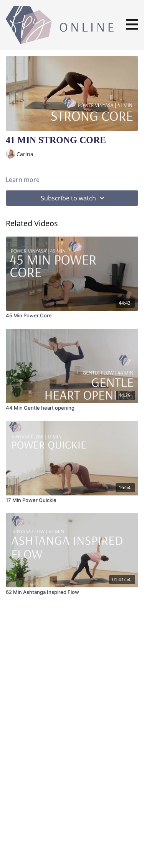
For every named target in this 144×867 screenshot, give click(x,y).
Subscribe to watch (68, 198)
